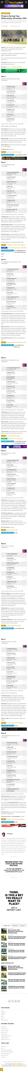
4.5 (23, 460)
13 (23, 404)
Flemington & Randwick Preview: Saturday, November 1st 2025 (17, 957)
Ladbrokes (3, 1013)
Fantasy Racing (4, 1020)
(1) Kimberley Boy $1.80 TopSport (15, 723)
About (2, 1048)
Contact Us (3, 1057)
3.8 (24, 760)
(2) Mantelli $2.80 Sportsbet (13, 625)
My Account (3, 1046)
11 (23, 181)
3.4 (23, 562)
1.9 (23, 296)
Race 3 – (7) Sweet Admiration (14, 67)
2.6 (23, 558)
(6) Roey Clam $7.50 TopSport (15, 438)
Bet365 (3, 1014)
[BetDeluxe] (14, 826)
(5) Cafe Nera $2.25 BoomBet (13, 152)
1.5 (24, 648)
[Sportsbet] (22, 82)
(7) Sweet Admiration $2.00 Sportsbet (16, 342)
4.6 (24, 756)
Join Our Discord (4, 1055)
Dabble (2, 1011)
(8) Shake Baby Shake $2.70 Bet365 (17, 248)
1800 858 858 (20, 1065)
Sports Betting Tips (5, 1053)
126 (23, 186)
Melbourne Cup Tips (5, 1039)
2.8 (23, 176)
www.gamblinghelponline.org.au (19, 1066)
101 (24, 305)
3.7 (23, 109)
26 (23, 273)
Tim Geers (5, 26)
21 (23, 209)
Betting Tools (4, 1032)
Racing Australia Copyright (7, 1052)
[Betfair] (14, 730)
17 (23, 86)
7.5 (23, 390)
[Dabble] (14, 7)
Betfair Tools (4, 1034)
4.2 (23, 386)
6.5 (23, 118)
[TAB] (14, 72)
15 (23, 478)
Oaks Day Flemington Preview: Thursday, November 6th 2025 (16, 944)
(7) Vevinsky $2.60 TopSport (13, 436)
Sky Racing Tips (4, 1037)
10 (23, 113)
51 (23, 487)
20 (23, 100)
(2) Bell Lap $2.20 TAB (12, 530)
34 (23, 585)
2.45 (24, 104)
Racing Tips (3, 1027)
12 (23, 367)
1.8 (23, 464)
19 (23, 190)
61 (23, 95)
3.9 (24, 671)
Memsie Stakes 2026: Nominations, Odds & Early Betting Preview (15, 931)
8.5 (23, 372)
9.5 (23, 268)
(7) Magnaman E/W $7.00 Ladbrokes (15, 245)
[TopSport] (25, 82)
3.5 (23, 301)
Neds (2, 1016)
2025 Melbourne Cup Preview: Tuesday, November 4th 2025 (16, 951)
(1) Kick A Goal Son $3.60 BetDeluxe (15, 819)
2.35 (24, 395)
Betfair (2, 1018)
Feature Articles (5, 1030)
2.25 (24, 204)
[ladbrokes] (24, 83)
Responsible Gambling (6, 1050)
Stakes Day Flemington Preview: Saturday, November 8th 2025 (17, 937)
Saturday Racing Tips (6, 1036)
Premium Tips (4, 1029)
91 (23, 576)
